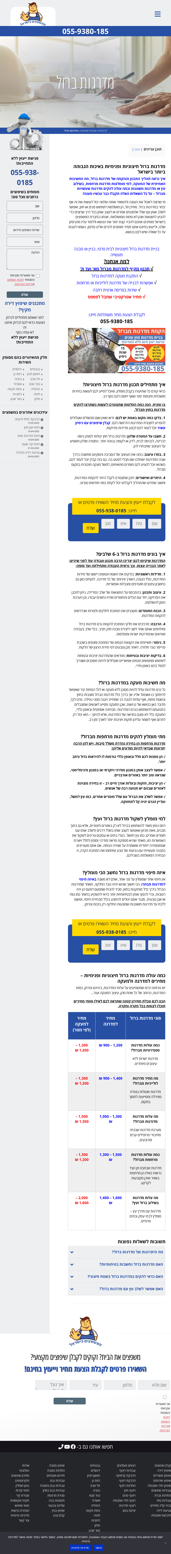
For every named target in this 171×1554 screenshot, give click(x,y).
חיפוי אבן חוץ (32, 427)
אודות (25, 1465)
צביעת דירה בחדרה (28, 452)
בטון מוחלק (22, 1485)
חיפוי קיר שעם (31, 444)
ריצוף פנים (129, 1495)
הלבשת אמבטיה (161, 1515)
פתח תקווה (15, 389)
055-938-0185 (111, 510)
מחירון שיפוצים (20, 1475)
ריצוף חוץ (130, 1490)
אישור (98, 1547)
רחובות (17, 394)
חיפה (37, 394)
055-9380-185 (85, 31)
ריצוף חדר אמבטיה (124, 1500)
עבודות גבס (57, 1480)
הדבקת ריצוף (127, 1480)
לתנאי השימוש (15, 280)
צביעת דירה (164, 1510)
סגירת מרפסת (56, 1495)
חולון (37, 399)
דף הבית (103, 130)
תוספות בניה (57, 1500)
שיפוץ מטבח (57, 1465)
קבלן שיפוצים (163, 1465)
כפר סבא (34, 384)
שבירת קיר (22, 1495)
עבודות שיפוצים (88, 130)
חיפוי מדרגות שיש (29, 436)
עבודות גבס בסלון (54, 1490)
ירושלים (17, 369)
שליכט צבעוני (56, 1505)
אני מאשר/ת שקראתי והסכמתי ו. (20, 279)
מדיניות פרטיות (20, 1515)
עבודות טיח (164, 1500)
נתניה (18, 379)
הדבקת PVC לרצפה (27, 419)
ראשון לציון (33, 374)
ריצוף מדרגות (127, 1505)
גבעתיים (35, 369)
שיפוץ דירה (164, 1470)
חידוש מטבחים (56, 1475)
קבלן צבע (59, 1515)
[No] (166, 1543)
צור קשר (24, 1520)
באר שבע (16, 399)
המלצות (24, 1470)
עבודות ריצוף (127, 1470)
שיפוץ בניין (58, 1510)
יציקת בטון (129, 1510)
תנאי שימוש (22, 1505)
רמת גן (18, 374)
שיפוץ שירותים (162, 1480)
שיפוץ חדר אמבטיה (159, 1485)
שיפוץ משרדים (162, 1475)
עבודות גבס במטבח (52, 1485)
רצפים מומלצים (126, 1465)
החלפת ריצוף (127, 1485)
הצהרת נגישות (20, 1510)
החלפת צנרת (163, 1495)
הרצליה (35, 389)
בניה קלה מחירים (160, 1505)
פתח (137, 149)
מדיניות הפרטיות (24, 284)
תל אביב (35, 379)
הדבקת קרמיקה (126, 1475)
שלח (24, 294)
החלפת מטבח (56, 1470)
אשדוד (18, 384)
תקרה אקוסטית (19, 1500)
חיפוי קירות (22, 1490)
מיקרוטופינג (22, 1480)
